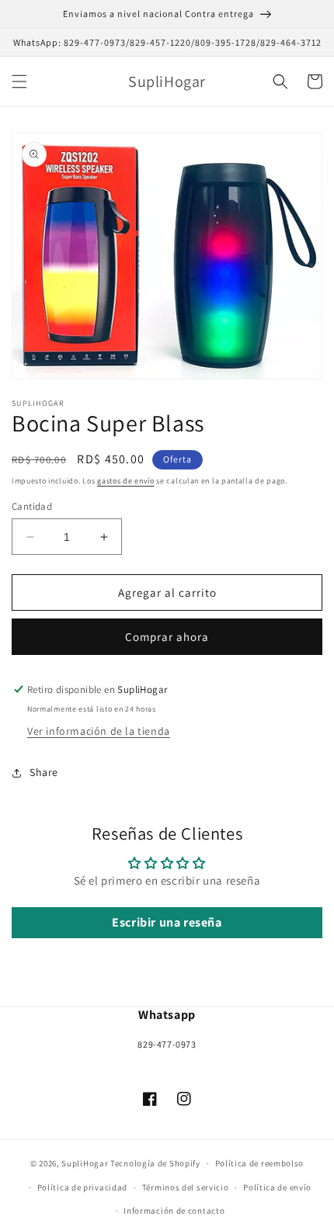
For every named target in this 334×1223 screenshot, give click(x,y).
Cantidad (32, 506)
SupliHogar (84, 1163)
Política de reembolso (259, 1163)
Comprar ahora (167, 636)
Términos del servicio (185, 1187)
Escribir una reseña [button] (166, 922)
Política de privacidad (82, 1187)
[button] (19, 81)
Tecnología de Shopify (155, 1163)
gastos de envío (126, 481)
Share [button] (44, 772)
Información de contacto (174, 1210)
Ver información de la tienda (98, 731)
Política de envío (277, 1187)
